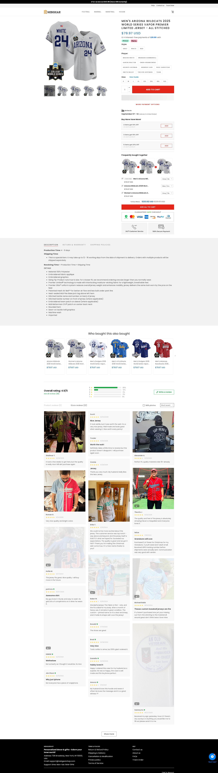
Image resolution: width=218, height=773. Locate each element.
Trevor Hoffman (145, 72)
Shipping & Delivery (96, 753)
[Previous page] (46, 51)
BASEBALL (97, 12)
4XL (158, 81)
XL (139, 81)
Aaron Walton (129, 62)
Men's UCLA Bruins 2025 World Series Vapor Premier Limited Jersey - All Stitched (119, 362)
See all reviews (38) (51, 394)
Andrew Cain (147, 67)
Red (141, 48)
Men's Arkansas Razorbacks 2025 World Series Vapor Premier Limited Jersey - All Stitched (163, 362)
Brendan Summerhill (147, 58)
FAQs (153, 5)
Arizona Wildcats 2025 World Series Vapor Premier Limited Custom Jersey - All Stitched (136, 186)
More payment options (148, 104)
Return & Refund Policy (98, 749)
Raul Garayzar (163, 67)
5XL (165, 81)
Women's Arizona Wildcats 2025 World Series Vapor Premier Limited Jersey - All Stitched (136, 193)
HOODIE (122, 12)
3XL (151, 81)
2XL (144, 81)
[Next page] (106, 51)
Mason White (129, 58)
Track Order (170, 5)
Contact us (160, 5)
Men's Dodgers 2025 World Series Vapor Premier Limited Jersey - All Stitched (98, 362)
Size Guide (134, 77)
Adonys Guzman (130, 67)
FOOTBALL (86, 12)
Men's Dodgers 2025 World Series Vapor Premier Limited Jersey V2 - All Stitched (141, 362)
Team (158, 72)
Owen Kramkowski (148, 62)
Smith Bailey (128, 72)
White (133, 48)
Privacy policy (94, 760)
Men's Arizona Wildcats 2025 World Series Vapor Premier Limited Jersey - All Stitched (141, 179)
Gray (125, 48)
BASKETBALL (110, 12)
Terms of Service (95, 763)
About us (136, 753)
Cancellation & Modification (100, 756)
